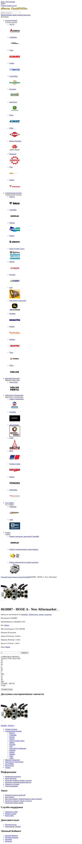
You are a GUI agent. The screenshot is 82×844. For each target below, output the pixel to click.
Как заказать (9, 797)
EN (2, 4)
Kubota (11, 752)
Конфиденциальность (13, 776)
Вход (2, 2)
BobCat (12, 733)
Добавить (25, 653)
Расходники (9, 765)
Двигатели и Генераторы (14, 395)
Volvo (11, 758)
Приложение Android (13, 826)
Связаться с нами (11, 812)
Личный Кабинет (11, 835)
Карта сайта (9, 815)
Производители (11, 824)
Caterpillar (12, 735)
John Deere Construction (17, 748)
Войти (6, 625)
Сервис (7, 532)
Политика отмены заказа (14, 803)
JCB (10, 746)
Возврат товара (10, 814)
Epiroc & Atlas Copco (16, 741)
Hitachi (11, 743)
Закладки (8, 839)
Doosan (12, 737)
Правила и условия (12, 784)
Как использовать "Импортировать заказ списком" (23, 799)
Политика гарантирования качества (18, 782)
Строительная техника (13, 193)
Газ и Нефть (9, 503)
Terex (11, 756)
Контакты (27, 15)
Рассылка (8, 841)
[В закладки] (58, 610)
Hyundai (12, 744)
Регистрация (10, 2)
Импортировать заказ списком (12, 15)
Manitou (12, 754)
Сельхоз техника (11, 20)
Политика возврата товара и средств (18, 780)
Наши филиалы (10, 778)
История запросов (11, 837)
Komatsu (12, 750)
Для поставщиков (11, 786)
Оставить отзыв (7, 689)
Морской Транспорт (12, 378)
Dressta (11, 739)
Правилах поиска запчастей (15, 795)
